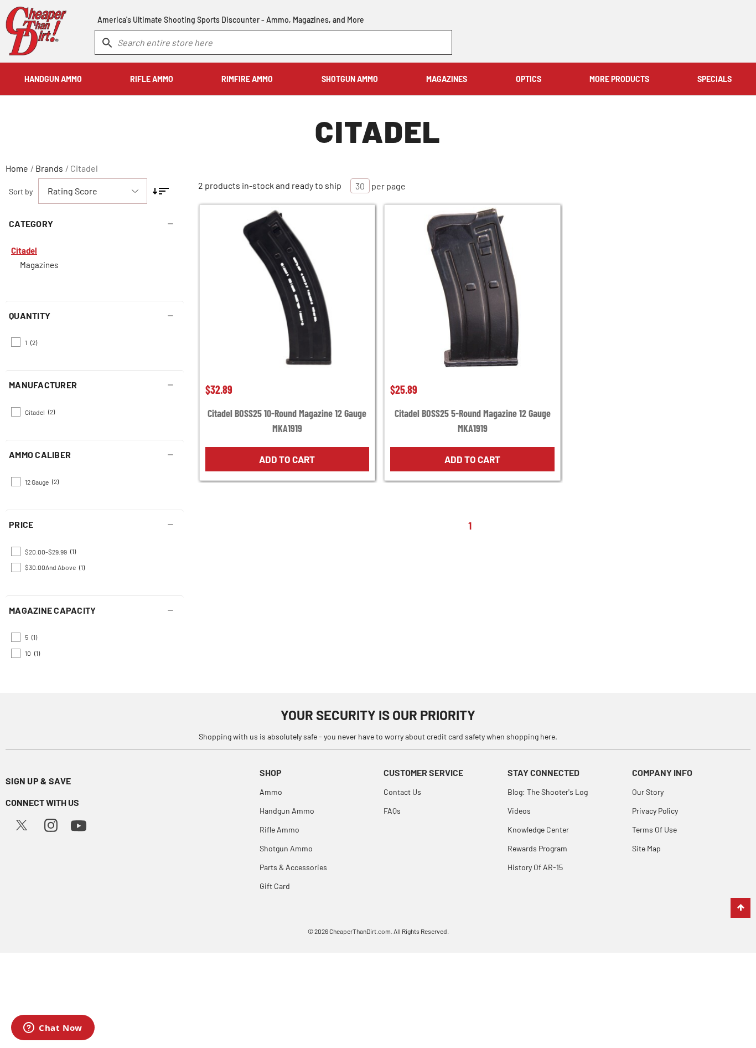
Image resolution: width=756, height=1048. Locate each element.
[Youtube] (78, 824)
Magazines (39, 265)
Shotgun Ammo (286, 848)
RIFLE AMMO (151, 79)
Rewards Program (537, 848)
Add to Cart (287, 459)
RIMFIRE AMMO (247, 79)
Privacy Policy (655, 810)
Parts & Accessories (293, 867)
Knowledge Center (538, 829)
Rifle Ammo (279, 829)
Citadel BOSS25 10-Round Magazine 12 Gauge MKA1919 (287, 420)
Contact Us (402, 792)
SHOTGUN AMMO (350, 79)
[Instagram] (51, 824)
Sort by (21, 191)
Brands (49, 168)
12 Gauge (42, 481)
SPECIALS (714, 79)
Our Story (648, 792)
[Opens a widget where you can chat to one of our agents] (53, 1028)
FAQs (392, 810)
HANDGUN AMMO (53, 79)
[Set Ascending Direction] (160, 191)
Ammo (271, 792)
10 (32, 653)
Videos (519, 810)
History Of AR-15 (535, 867)
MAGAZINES (446, 79)
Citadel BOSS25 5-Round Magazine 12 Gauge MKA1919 (473, 420)
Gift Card (275, 886)
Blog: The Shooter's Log (548, 792)
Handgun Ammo (287, 810)
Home (17, 168)
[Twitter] (21, 824)
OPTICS (528, 79)
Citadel (84, 168)
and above (55, 567)
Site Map (646, 848)
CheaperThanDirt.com (360, 931)
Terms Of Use (654, 829)
